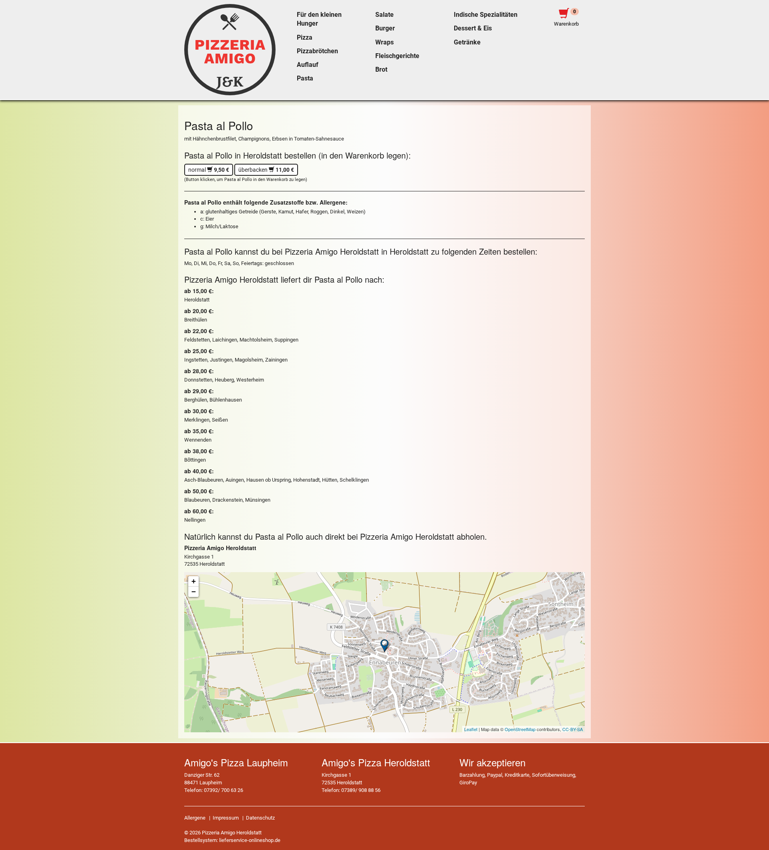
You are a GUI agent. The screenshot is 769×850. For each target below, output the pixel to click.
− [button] (193, 591)
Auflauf (307, 64)
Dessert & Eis (473, 28)
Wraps (384, 42)
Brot (381, 69)
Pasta (305, 78)
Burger (385, 28)
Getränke (467, 42)
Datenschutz (260, 818)
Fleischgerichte (397, 56)
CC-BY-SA (572, 729)
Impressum (226, 818)
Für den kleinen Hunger (319, 19)
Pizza (304, 37)
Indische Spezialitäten (485, 14)
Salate (384, 14)
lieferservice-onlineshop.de (249, 840)
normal (208, 170)
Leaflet (470, 729)
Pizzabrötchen (317, 51)
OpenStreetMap (520, 729)
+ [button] (193, 581)
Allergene (194, 818)
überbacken (266, 170)
